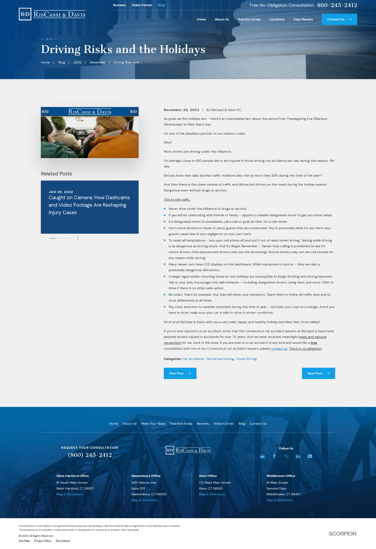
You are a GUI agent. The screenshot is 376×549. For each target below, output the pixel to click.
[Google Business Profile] (262, 456)
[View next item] (77, 238)
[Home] (52, 14)
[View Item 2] (60, 238)
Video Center (142, 5)
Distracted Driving (220, 359)
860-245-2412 (337, 5)
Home (113, 423)
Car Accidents (193, 359)
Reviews (119, 5)
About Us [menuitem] (222, 19)
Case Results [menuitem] (303, 19)
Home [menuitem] (201, 19)
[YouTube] (310, 456)
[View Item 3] (67, 238)
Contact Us (258, 423)
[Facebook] (274, 456)
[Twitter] (286, 456)
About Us (130, 423)
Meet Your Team (153, 423)
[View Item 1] (53, 238)
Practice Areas (181, 423)
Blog (161, 5)
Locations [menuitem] (277, 19)
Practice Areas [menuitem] (249, 19)
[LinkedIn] (298, 456)
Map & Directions (69, 494)
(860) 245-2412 (90, 455)
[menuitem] (24, 540)
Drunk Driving (246, 359)
